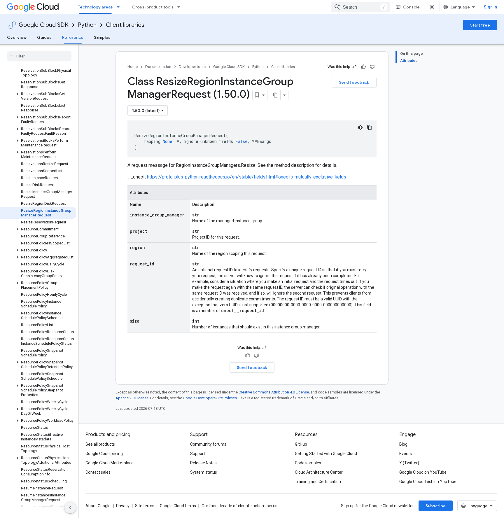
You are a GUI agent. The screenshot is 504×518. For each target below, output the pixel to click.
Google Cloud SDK (44, 25)
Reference (72, 37)
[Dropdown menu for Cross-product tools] (181, 7)
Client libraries (125, 25)
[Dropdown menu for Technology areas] (120, 7)
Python (87, 25)
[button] (38, 96)
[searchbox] (39, 56)
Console (411, 7)
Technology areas (95, 7)
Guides (44, 37)
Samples (102, 37)
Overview (17, 37)
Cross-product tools (153, 7)
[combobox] (360, 7)
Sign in (490, 7)
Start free (480, 25)
